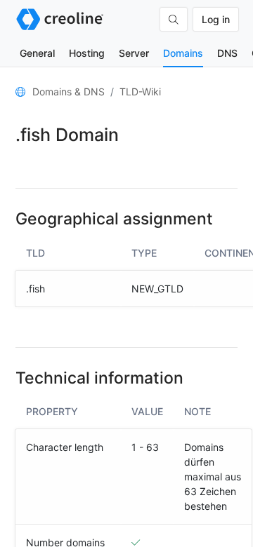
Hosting (87, 53)
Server (134, 53)
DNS (227, 53)
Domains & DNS (68, 91)
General (37, 53)
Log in (216, 19)
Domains (183, 53)
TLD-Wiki (140, 91)
